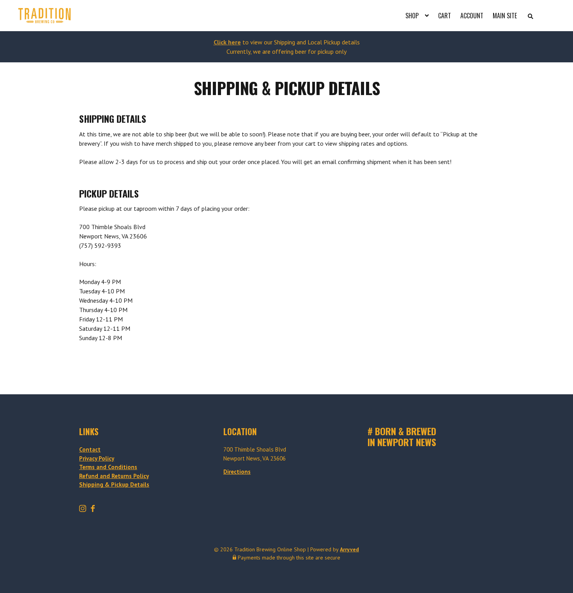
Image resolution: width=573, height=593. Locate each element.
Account (471, 15)
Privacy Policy (96, 458)
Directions (237, 471)
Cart (444, 15)
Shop (412, 15)
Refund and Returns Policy (114, 476)
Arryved (349, 549)
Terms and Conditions (108, 467)
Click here (227, 42)
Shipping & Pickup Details (114, 484)
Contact (90, 449)
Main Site (505, 15)
